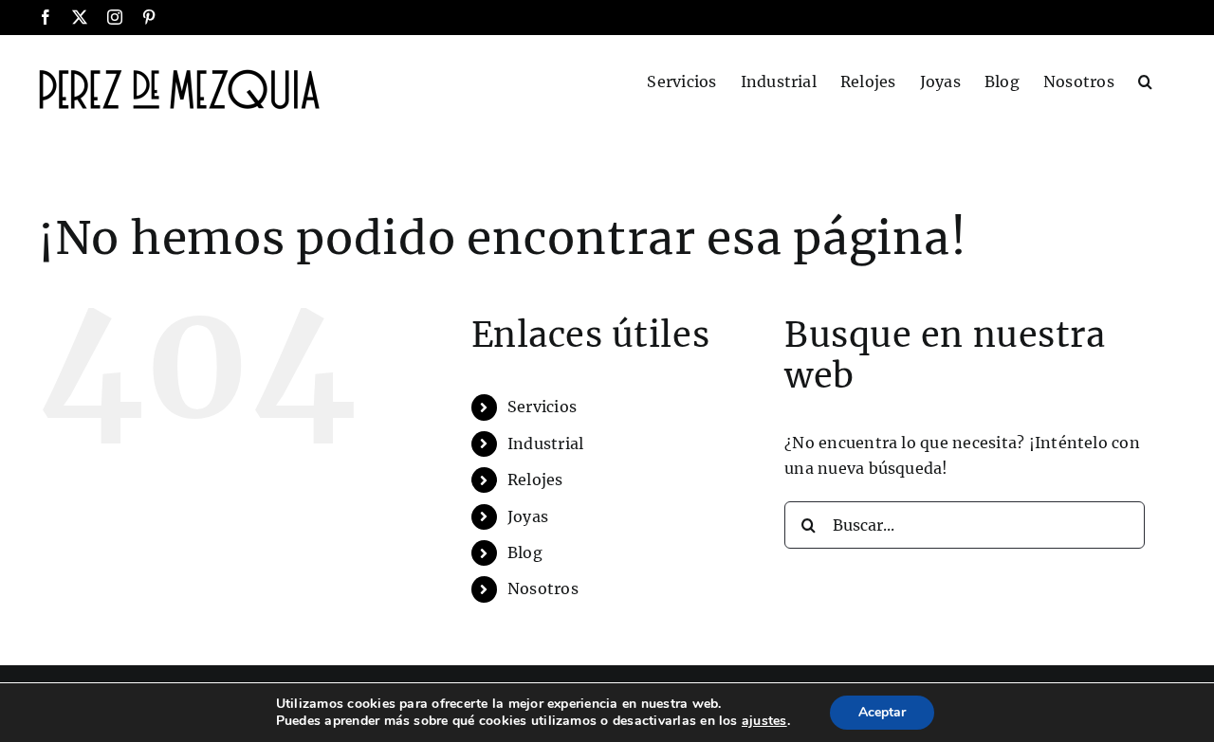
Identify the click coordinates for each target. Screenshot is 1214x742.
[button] (1145, 79)
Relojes (535, 479)
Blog (525, 552)
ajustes (764, 721)
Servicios (542, 406)
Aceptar (882, 712)
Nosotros (543, 588)
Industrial (545, 443)
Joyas (527, 516)
